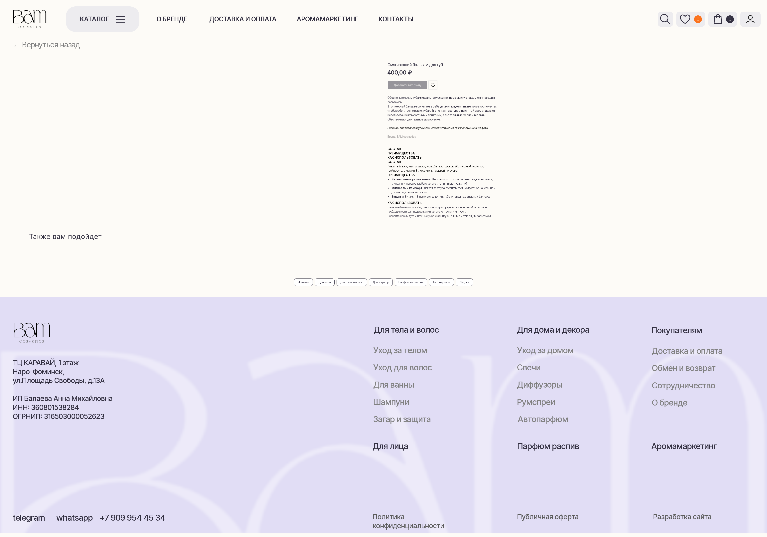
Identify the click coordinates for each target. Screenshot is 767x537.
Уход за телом (400, 350)
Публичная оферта (548, 516)
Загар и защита (402, 419)
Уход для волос (402, 367)
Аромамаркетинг (684, 446)
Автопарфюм (441, 282)
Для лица (325, 282)
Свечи (529, 367)
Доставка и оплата (687, 351)
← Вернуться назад (46, 44)
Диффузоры (539, 385)
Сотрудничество (683, 385)
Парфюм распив (548, 446)
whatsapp (74, 518)
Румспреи (536, 402)
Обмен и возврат (684, 368)
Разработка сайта (682, 516)
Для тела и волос (351, 282)
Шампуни (391, 402)
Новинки (303, 282)
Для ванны (393, 385)
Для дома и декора (553, 330)
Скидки (464, 282)
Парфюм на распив (410, 282)
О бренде (669, 403)
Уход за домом (545, 350)
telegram (29, 518)
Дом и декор (381, 282)
